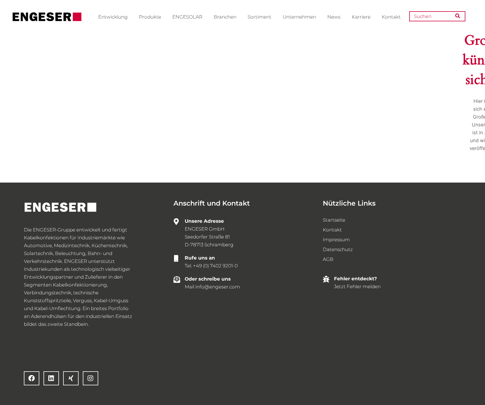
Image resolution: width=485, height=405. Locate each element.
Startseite (334, 220)
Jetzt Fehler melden (357, 286)
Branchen (225, 17)
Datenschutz (338, 249)
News (333, 17)
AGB (328, 259)
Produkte (150, 17)
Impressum (336, 239)
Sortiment (259, 17)
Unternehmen (299, 17)
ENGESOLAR (187, 17)
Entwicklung (113, 17)
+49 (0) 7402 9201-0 (215, 266)
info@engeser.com (217, 287)
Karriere (361, 17)
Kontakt (391, 17)
